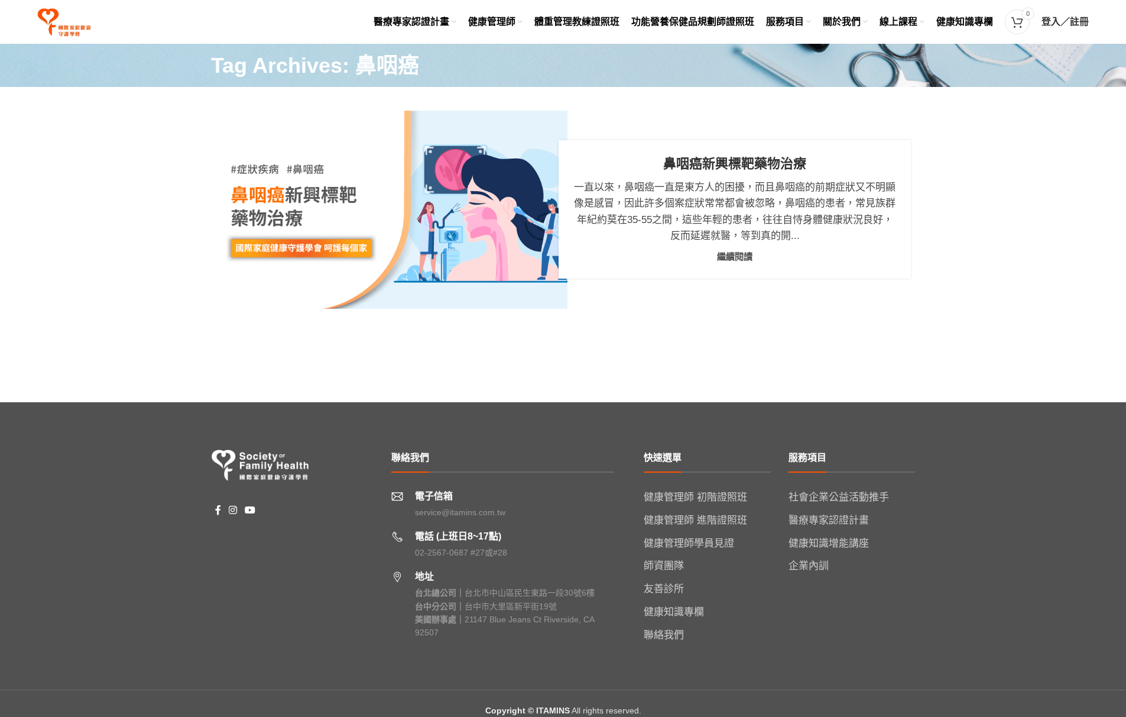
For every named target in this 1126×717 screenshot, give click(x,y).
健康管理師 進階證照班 (695, 520)
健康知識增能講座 (828, 543)
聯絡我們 (664, 635)
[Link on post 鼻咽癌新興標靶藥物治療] (391, 209)
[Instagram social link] (233, 511)
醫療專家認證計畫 (828, 520)
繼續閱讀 (734, 256)
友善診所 (664, 589)
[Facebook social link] (218, 511)
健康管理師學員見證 (689, 543)
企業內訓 (808, 565)
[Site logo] (64, 21)
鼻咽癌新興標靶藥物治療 (734, 163)
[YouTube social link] (250, 511)
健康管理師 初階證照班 (695, 497)
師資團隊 (664, 565)
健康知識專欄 (674, 612)
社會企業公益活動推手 (838, 497)
